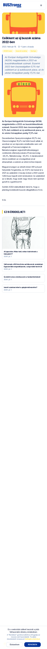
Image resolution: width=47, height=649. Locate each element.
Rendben (32, 644)
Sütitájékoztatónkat (32, 639)
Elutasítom (14, 644)
